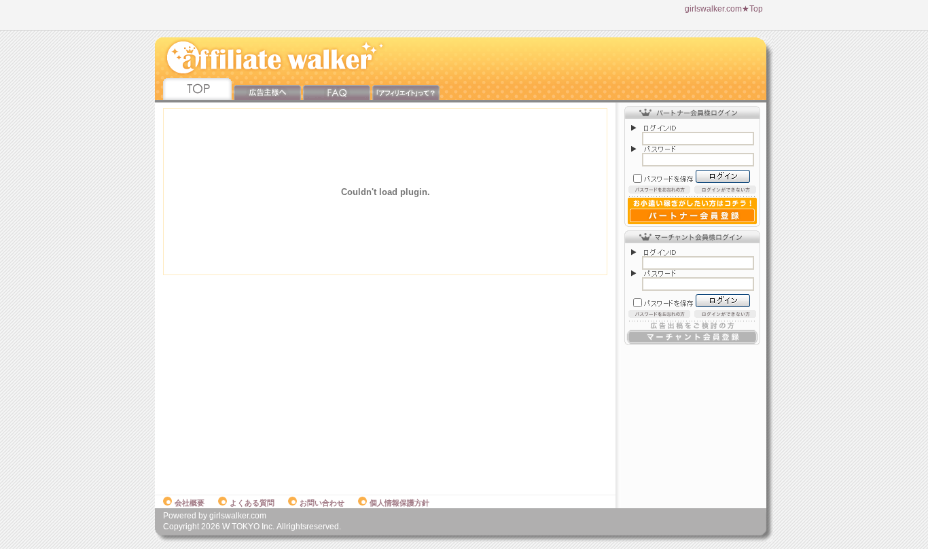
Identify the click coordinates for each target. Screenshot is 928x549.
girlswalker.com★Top (724, 9)
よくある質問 (252, 503)
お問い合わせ (322, 503)
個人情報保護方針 (399, 503)
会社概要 (189, 503)
